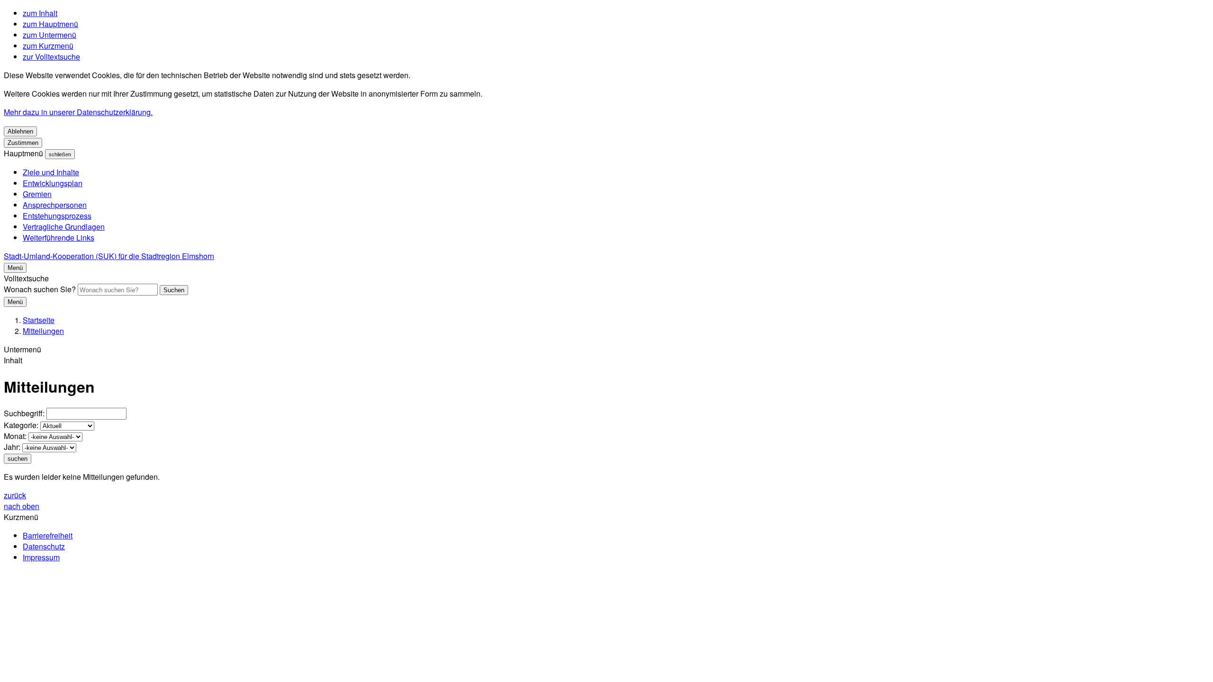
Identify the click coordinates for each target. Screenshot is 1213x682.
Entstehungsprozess (57, 215)
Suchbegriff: (24, 413)
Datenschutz (44, 546)
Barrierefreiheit (47, 535)
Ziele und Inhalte (51, 172)
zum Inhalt (40, 13)
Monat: (15, 436)
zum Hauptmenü (50, 23)
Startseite (38, 319)
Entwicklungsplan (52, 183)
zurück (15, 495)
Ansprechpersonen (55, 204)
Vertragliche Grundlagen (64, 226)
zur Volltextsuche (51, 56)
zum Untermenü (49, 34)
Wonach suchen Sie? (40, 289)
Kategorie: (21, 425)
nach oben (21, 506)
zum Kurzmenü (48, 45)
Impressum (41, 557)
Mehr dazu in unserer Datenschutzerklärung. (78, 112)
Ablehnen (20, 131)
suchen (17, 458)
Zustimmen (23, 142)
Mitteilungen (43, 330)
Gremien (37, 193)
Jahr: (12, 446)
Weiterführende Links (58, 237)
